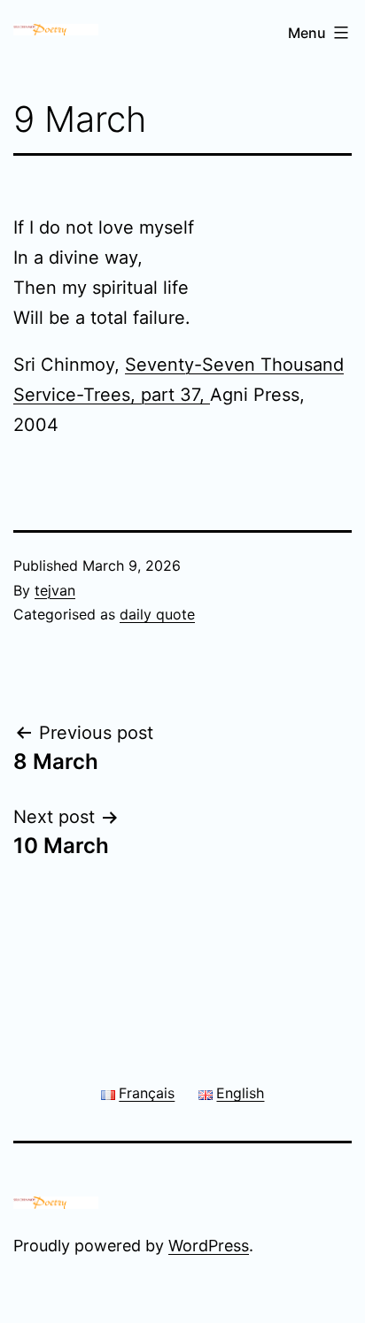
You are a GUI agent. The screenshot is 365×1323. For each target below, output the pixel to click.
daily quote (157, 614)
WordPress (208, 1245)
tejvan (55, 590)
